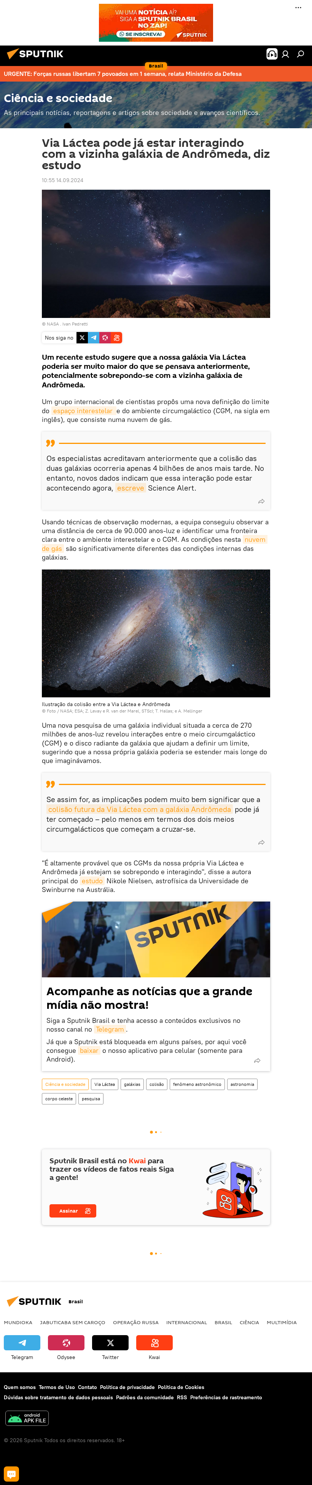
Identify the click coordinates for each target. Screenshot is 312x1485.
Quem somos (20, 1387)
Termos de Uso (57, 1387)
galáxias (132, 1084)
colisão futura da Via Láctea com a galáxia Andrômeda (139, 809)
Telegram (110, 1029)
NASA (53, 324)
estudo (92, 880)
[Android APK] (27, 1419)
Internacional (186, 1322)
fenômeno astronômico (197, 1084)
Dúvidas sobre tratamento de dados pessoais (58, 1397)
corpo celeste (59, 1098)
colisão (157, 1084)
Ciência (249, 1322)
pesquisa (91, 1098)
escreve (130, 487)
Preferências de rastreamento (226, 1397)
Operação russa (136, 1322)
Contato (87, 1387)
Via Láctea (104, 1084)
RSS (182, 1397)
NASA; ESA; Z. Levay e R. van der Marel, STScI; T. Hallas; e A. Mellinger (131, 711)
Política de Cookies (181, 1387)
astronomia (242, 1084)
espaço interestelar (84, 410)
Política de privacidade (127, 1387)
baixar (89, 1050)
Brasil (223, 1322)
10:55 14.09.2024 (62, 180)
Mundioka (18, 1322)
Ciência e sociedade (65, 1084)
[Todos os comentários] (11, 1474)
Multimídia (282, 1322)
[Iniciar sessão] (285, 53)
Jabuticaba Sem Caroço (72, 1322)
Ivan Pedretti (75, 324)
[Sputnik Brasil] (37, 60)
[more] (261, 501)
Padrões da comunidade (145, 1397)
